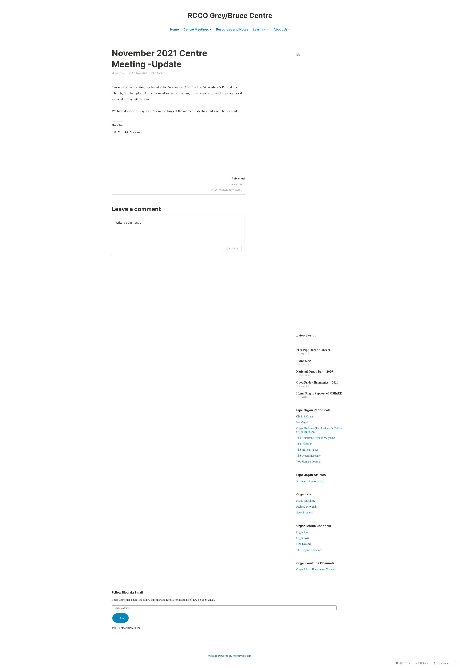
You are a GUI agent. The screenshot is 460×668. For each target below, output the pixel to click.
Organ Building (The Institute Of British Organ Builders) (319, 429)
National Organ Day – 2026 (314, 371)
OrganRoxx (302, 538)
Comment (232, 248)
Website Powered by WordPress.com (229, 655)
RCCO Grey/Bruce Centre (230, 15)
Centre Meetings (196, 29)
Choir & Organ (305, 416)
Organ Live (302, 532)
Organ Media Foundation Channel (315, 569)
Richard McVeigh (306, 506)
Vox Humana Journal (308, 461)
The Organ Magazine (308, 455)
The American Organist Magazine (315, 438)
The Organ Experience (309, 550)
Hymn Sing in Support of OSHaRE (319, 393)
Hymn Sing (303, 360)
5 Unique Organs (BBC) (310, 481)
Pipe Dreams (303, 544)
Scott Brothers (304, 512)
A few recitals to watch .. (226, 190)
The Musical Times (307, 449)
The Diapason (304, 443)
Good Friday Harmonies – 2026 (317, 382)
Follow (120, 618)
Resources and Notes (232, 29)
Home (174, 29)
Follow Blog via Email (127, 592)
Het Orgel (302, 422)
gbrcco (119, 72)
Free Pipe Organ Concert (313, 349)
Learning (259, 29)
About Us (280, 29)
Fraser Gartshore (305, 500)
